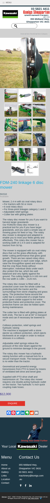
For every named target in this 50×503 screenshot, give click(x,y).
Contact (5, 483)
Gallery (5, 472)
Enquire (12, 403)
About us (5, 468)
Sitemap (4, 497)
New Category (42, 34)
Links (4, 475)
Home (23, 34)
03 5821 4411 (40, 9)
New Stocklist (31, 34)
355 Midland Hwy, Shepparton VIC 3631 (37, 20)
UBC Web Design (33, 498)
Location (5, 479)
